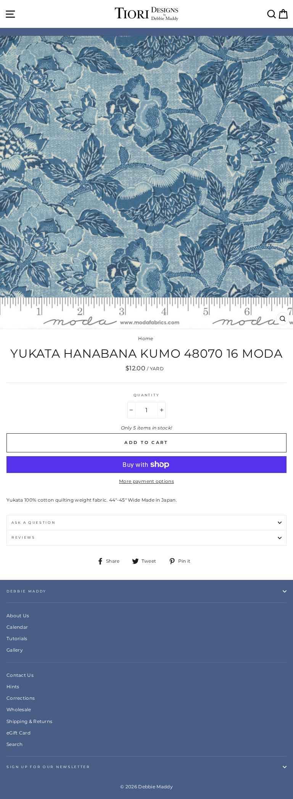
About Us (17, 615)
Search (14, 744)
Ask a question (33, 522)
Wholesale (18, 709)
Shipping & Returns (29, 721)
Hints (12, 686)
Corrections (20, 698)
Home (145, 338)
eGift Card (18, 733)
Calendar (17, 627)
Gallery (14, 650)
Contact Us (20, 675)
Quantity (146, 395)
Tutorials (16, 638)
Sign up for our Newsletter (48, 767)
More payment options (146, 481)
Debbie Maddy (26, 591)
